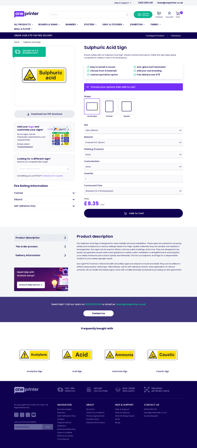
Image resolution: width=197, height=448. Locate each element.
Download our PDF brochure (46, 114)
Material (88, 137)
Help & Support (121, 2)
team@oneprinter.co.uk (170, 2)
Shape (87, 96)
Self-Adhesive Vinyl (66, 416)
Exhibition (61, 425)
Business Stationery (66, 429)
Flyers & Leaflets (64, 432)
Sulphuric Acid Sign (105, 47)
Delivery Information (95, 422)
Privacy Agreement (95, 416)
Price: (86, 199)
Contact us (98, 313)
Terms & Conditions (95, 412)
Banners (61, 412)
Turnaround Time (93, 185)
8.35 (93, 203)
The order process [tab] (27, 246)
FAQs (117, 419)
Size (86, 125)
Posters (60, 419)
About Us (90, 409)
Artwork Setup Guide (124, 416)
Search (127, 14)
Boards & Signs (64, 409)
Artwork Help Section (30, 284)
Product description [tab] (28, 237)
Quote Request (151, 416)
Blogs (117, 422)
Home (16, 42)
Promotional (63, 439)
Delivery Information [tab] (28, 255)
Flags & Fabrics (64, 422)
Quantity (88, 173)
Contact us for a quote (52, 175)
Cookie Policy (92, 419)
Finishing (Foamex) (94, 149)
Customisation (92, 161)
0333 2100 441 (145, 2)
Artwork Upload (122, 412)
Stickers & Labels (65, 435)
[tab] (44, 193)
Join (47, 426)
